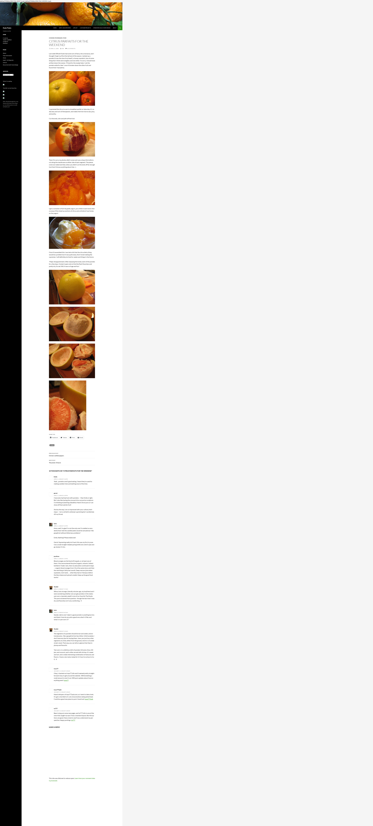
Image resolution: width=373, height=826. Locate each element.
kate (55, 523)
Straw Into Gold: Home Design (101, 27)
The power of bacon (55, 461)
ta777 (56, 708)
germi (55, 493)
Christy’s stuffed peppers (56, 454)
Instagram (5, 41)
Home (55, 27)
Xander (56, 587)
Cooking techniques (55, 38)
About (114, 27)
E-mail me (5, 38)
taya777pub (57, 690)
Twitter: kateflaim (7, 40)
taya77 (56, 668)
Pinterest (5, 43)
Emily (55, 477)
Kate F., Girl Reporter (65, 27)
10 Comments (71, 48)
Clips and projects (85, 27)
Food (64, 38)
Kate (62, 48)
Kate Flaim (7, 28)
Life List (75, 27)
